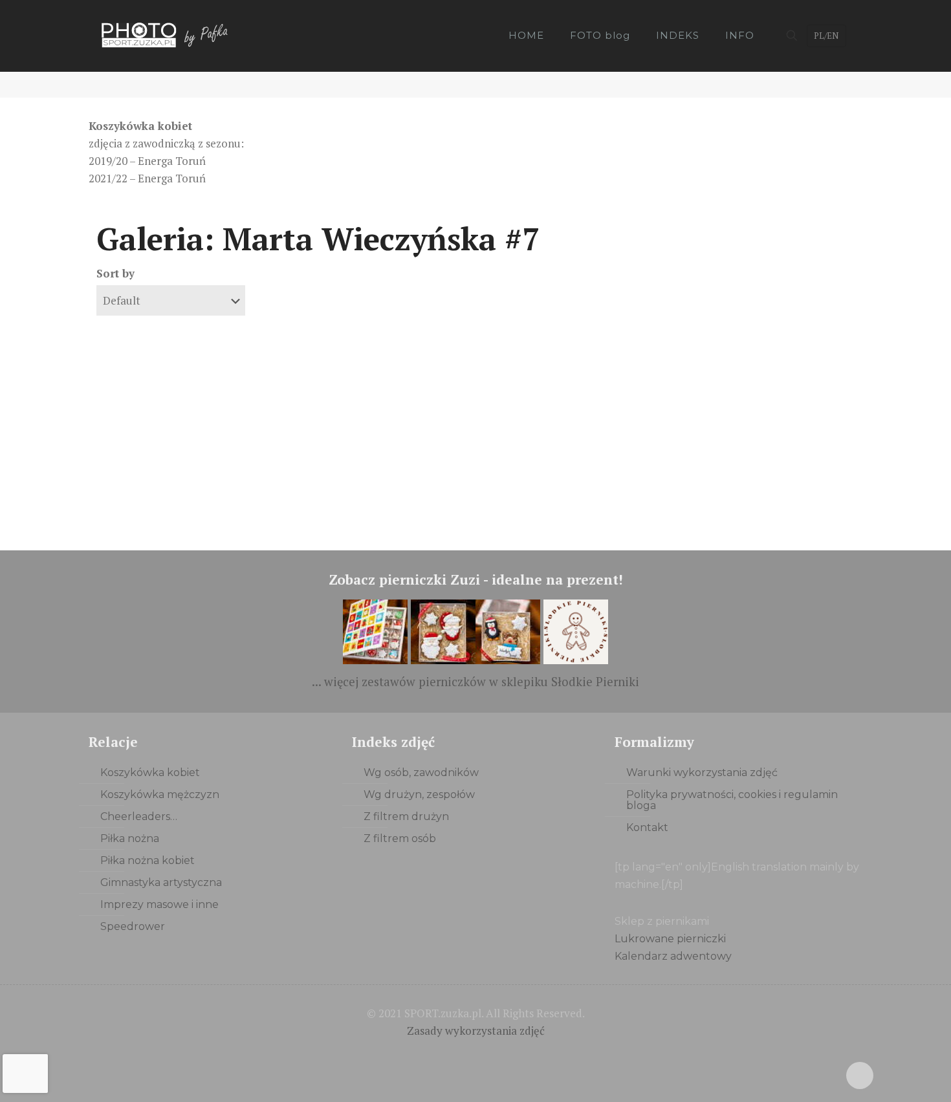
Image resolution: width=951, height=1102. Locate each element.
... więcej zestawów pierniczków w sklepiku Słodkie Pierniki (475, 681)
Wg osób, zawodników (421, 772)
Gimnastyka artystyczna (161, 882)
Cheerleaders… (138, 816)
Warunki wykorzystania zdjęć (702, 772)
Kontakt (647, 827)
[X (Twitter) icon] (476, 1054)
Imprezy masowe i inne (159, 904)
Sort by (115, 273)
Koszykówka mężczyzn (159, 794)
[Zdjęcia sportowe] (166, 35)
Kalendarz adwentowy (673, 956)
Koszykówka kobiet (150, 772)
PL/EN (826, 35)
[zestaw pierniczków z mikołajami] (443, 659)
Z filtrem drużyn (406, 816)
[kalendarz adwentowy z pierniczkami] (375, 659)
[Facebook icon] (458, 1054)
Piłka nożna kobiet (147, 860)
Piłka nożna (129, 838)
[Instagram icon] (493, 1054)
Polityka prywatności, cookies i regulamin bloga (732, 800)
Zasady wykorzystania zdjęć (476, 1030)
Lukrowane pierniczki (670, 939)
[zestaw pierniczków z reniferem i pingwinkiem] (508, 659)
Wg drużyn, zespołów (419, 794)
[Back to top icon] (859, 1075)
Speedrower (132, 926)
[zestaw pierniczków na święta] (575, 659)
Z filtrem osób (400, 838)
